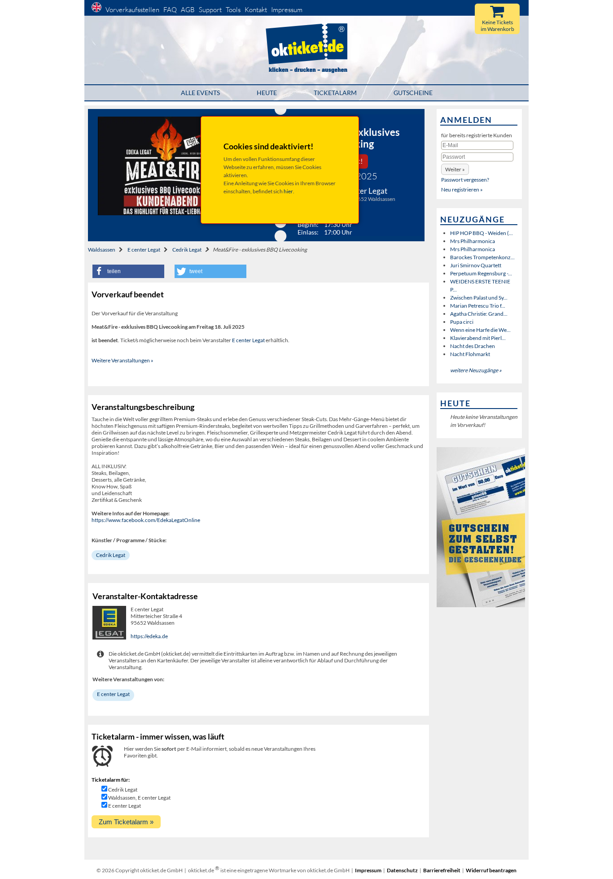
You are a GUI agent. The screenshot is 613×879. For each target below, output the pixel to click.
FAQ (170, 9)
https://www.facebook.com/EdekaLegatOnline (146, 520)
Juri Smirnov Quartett (475, 265)
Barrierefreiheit (441, 870)
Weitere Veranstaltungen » (122, 360)
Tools (233, 9)
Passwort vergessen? (465, 179)
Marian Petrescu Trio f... (477, 305)
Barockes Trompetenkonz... (482, 257)
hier (288, 191)
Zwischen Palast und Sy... (479, 297)
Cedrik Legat (186, 249)
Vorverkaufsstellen (132, 9)
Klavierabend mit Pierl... (478, 338)
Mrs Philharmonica (472, 241)
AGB (188, 9)
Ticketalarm (335, 92)
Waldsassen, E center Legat (139, 797)
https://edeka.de (149, 636)
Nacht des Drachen (472, 346)
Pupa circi (461, 321)
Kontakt (256, 9)
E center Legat (143, 249)
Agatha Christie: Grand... (479, 313)
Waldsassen (101, 249)
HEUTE (267, 92)
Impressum (286, 9)
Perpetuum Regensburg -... (481, 273)
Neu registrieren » (462, 189)
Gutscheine (413, 92)
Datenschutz (402, 870)
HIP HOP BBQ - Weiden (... (481, 233)
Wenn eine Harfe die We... (480, 329)
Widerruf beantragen (491, 870)
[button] (128, 271)
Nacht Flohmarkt (470, 354)
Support (210, 9)
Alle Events (200, 92)
